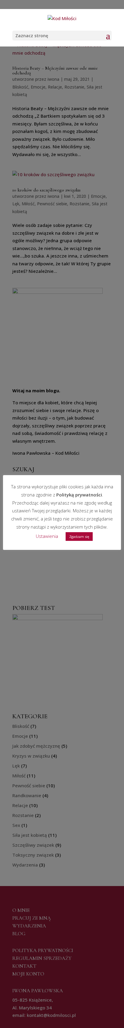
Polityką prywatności (79, 495)
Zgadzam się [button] (79, 536)
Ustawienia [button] (47, 536)
